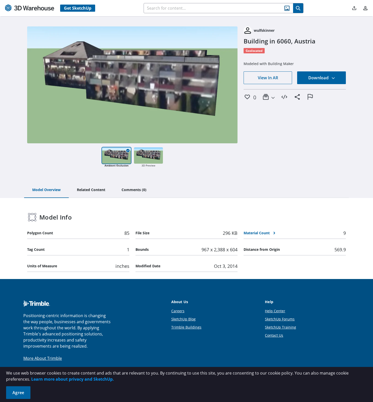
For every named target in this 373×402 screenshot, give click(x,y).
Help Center (275, 310)
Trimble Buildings (186, 327)
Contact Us (274, 335)
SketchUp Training (280, 327)
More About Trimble (42, 358)
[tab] (46, 190)
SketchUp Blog (183, 319)
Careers (177, 310)
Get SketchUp (77, 8)
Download (319, 78)
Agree (18, 392)
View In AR (268, 78)
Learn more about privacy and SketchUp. (72, 379)
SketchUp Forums (280, 319)
